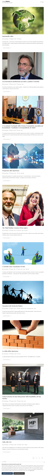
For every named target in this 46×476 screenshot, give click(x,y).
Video (23, 230)
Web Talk (22, 173)
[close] (44, 462)
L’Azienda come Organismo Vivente (13, 266)
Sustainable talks (8, 36)
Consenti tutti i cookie (7, 473)
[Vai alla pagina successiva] (42, 458)
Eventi (19, 130)
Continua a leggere (7, 47)
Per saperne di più (31, 470)
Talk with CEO (7, 442)
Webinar (26, 444)
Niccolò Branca (6, 84)
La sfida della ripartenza (10, 351)
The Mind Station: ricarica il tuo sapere (15, 228)
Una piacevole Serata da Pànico (12, 306)
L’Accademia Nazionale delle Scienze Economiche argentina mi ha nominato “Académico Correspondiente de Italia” (22, 127)
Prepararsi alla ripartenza (10, 170)
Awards (19, 401)
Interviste (19, 84)
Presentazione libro (30, 308)
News (23, 84)
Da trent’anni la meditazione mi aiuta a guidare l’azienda (20, 81)
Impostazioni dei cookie (19, 473)
